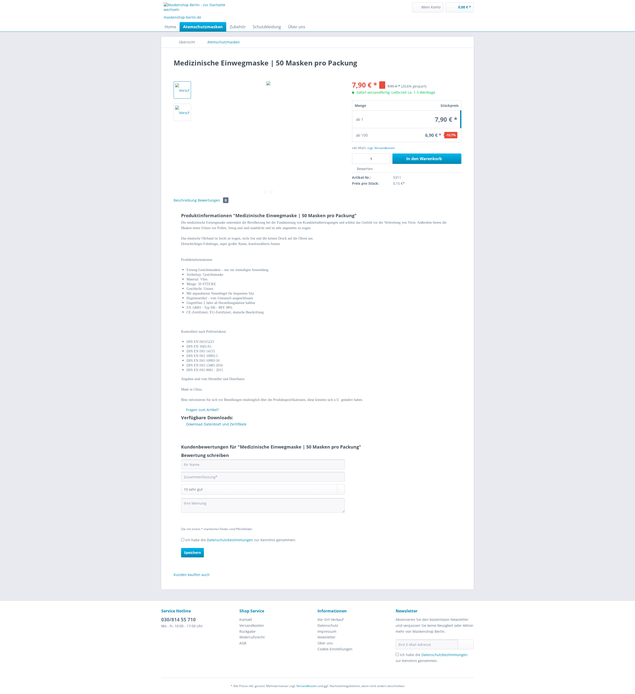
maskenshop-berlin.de (182, 17)
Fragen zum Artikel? (202, 409)
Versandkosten (251, 625)
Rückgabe (247, 631)
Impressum (327, 631)
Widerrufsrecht (252, 637)
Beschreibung (185, 200)
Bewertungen (212, 200)
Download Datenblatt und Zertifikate (216, 424)
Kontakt (245, 619)
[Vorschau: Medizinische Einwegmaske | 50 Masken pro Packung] (182, 90)
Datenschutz (328, 625)
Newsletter (327, 637)
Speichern (192, 552)
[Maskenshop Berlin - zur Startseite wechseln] (201, 8)
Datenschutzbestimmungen (230, 540)
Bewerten (364, 168)
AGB (242, 643)
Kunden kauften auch (192, 574)
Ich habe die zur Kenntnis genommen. (240, 540)
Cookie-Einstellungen (335, 649)
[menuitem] (427, 7)
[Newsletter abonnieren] (466, 644)
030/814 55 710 (178, 619)
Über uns (325, 643)
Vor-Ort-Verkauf (331, 619)
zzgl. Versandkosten (381, 148)
